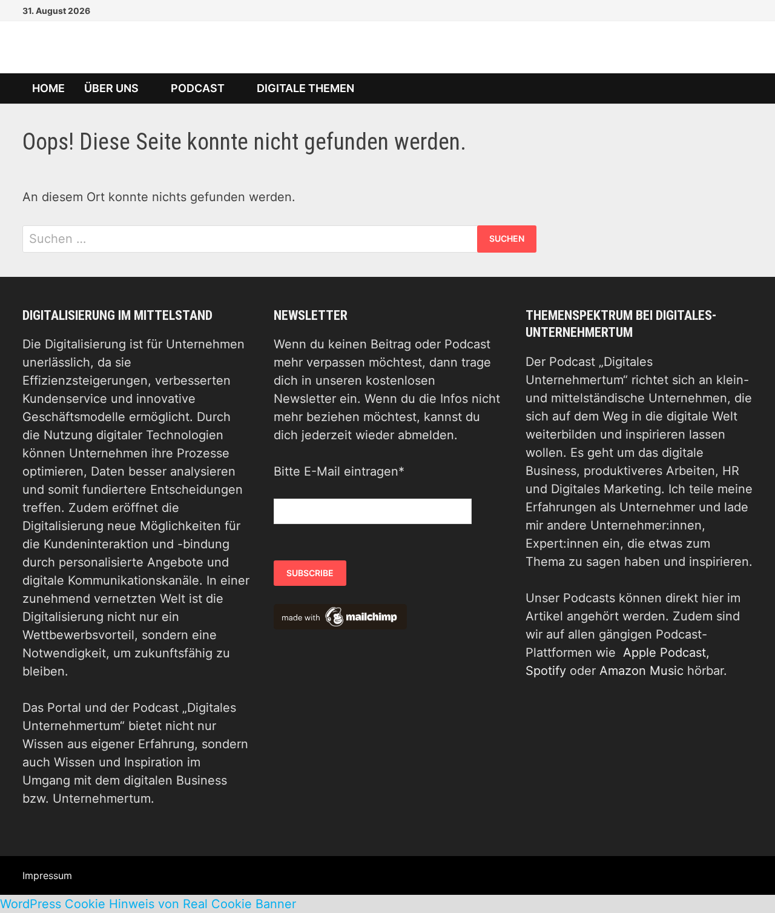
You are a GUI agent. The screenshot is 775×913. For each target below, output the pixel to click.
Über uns (111, 88)
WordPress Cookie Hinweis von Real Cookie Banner (148, 904)
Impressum (47, 875)
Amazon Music (641, 670)
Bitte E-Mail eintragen (339, 471)
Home (48, 88)
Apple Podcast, (666, 652)
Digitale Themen (305, 88)
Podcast (198, 88)
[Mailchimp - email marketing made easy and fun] (340, 616)
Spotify (546, 670)
